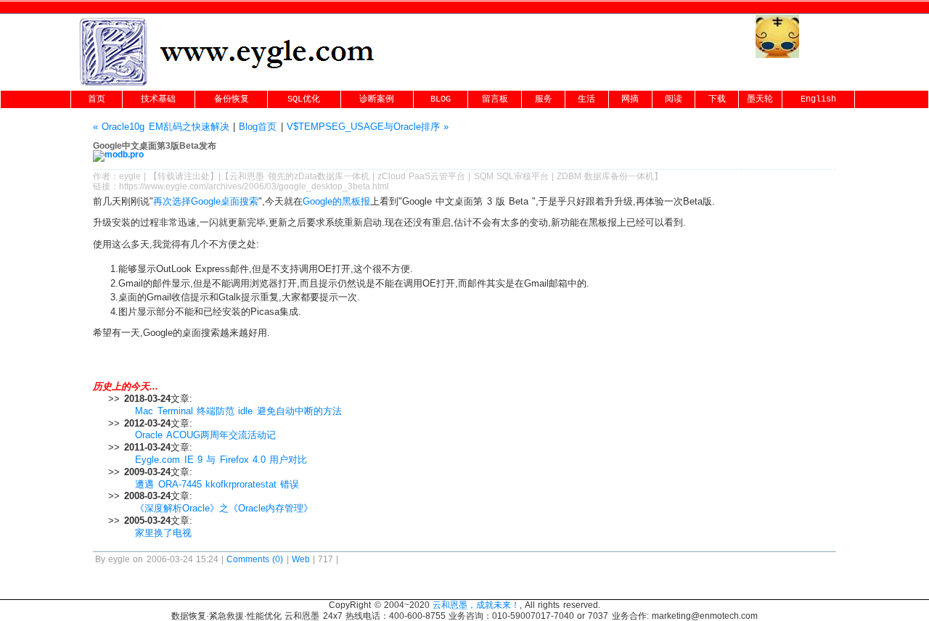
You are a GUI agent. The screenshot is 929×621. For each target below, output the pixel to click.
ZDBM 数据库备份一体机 (605, 176)
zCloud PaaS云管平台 (421, 176)
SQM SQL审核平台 (511, 176)
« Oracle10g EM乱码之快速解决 (161, 126)
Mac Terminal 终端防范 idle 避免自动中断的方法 (238, 411)
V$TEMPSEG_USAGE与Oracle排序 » (368, 126)
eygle (130, 176)
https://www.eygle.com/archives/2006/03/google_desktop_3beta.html (254, 186)
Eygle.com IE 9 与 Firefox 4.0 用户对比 (221, 459)
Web (301, 559)
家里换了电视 (163, 532)
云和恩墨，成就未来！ (476, 605)
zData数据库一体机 (331, 176)
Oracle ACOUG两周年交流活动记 (205, 434)
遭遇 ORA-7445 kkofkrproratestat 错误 (217, 484)
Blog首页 (258, 126)
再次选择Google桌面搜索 (205, 201)
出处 (201, 176)
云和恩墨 (246, 176)
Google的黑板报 (336, 201)
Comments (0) (254, 559)
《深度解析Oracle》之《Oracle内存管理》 (224, 508)
